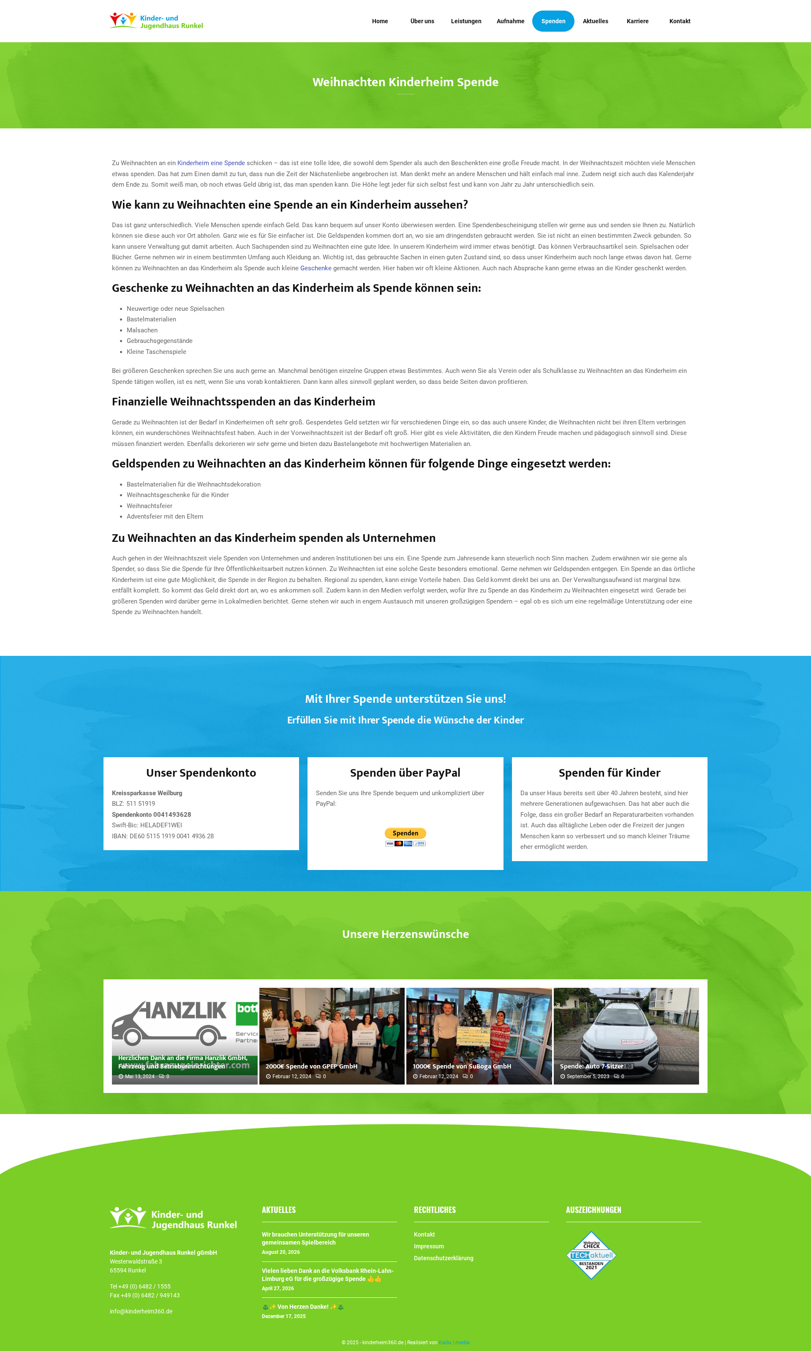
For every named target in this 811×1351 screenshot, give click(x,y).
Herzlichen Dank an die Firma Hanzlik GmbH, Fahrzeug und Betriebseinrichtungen (182, 1062)
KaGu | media (454, 1343)
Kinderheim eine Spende (211, 163)
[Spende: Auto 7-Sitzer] (626, 1036)
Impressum (429, 1246)
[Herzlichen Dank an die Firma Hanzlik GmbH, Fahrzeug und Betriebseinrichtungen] (185, 1036)
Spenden (554, 21)
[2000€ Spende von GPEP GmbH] (332, 1036)
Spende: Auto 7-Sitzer (591, 1066)
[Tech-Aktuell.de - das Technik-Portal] (591, 1278)
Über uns (422, 21)
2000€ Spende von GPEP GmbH (311, 1066)
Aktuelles (595, 21)
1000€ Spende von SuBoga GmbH (462, 1066)
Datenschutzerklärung (444, 1258)
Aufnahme (511, 21)
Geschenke (316, 268)
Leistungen (466, 21)
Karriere (638, 21)
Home (380, 21)
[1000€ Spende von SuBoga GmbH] (479, 1036)
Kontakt (680, 21)
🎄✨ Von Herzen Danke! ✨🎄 (303, 1306)
